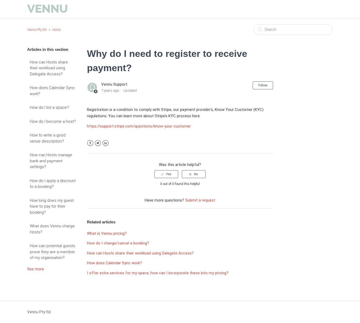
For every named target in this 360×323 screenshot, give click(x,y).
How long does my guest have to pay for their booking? (52, 206)
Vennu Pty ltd (37, 30)
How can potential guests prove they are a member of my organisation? (52, 251)
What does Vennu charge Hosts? (52, 229)
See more (35, 269)
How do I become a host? (53, 121)
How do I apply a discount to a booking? (53, 183)
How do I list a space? (49, 107)
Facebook (90, 143)
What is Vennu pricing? (107, 233)
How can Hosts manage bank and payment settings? (51, 161)
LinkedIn (105, 143)
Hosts (56, 30)
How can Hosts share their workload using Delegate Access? (49, 68)
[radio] (166, 174)
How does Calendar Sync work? (52, 90)
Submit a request (200, 200)
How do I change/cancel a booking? (118, 243)
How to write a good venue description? (48, 138)
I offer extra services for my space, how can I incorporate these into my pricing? (157, 273)
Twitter (98, 143)
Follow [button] (262, 85)
